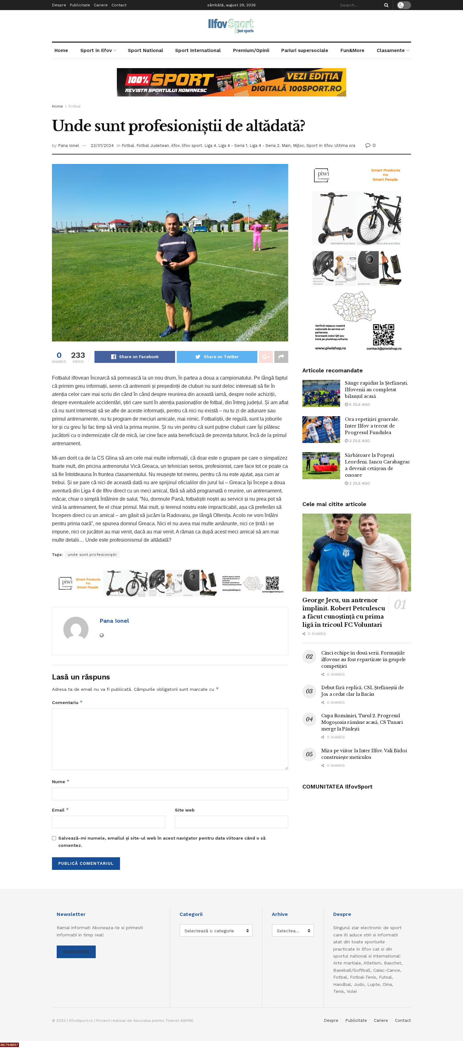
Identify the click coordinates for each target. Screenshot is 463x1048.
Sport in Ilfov (96, 50)
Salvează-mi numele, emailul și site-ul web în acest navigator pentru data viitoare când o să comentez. (162, 841)
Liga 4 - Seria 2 (264, 145)
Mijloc (298, 145)
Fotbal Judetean (152, 145)
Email (60, 810)
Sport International (198, 50)
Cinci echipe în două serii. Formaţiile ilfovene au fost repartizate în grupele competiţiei (363, 659)
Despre (59, 5)
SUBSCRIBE (76, 951)
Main (286, 145)
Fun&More (352, 50)
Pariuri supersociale (304, 50)
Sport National (145, 50)
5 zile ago (359, 404)
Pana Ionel (68, 145)
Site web (185, 809)
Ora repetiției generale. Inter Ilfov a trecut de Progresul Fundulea (372, 425)
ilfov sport (192, 145)
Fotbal (75, 106)
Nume (61, 781)
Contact (118, 5)
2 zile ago (359, 483)
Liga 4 (210, 145)
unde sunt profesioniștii (92, 554)
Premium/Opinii (251, 50)
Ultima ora (344, 145)
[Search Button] (385, 5)
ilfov (175, 145)
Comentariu (67, 702)
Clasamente (391, 50)
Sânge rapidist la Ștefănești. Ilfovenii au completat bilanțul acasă (376, 389)
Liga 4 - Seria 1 (232, 145)
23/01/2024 (102, 145)
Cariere (101, 5)
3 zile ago (359, 441)
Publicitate (80, 5)
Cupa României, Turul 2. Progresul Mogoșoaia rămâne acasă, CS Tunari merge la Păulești (362, 722)
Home (61, 50)
